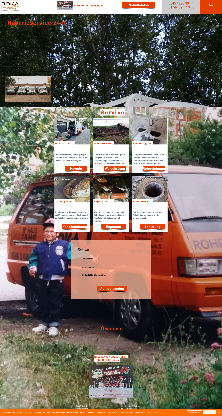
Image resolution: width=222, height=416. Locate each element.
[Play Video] (28, 89)
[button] (211, 5)
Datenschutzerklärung (154, 412)
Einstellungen (194, 412)
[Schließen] (219, 412)
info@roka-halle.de (133, 406)
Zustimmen (209, 412)
